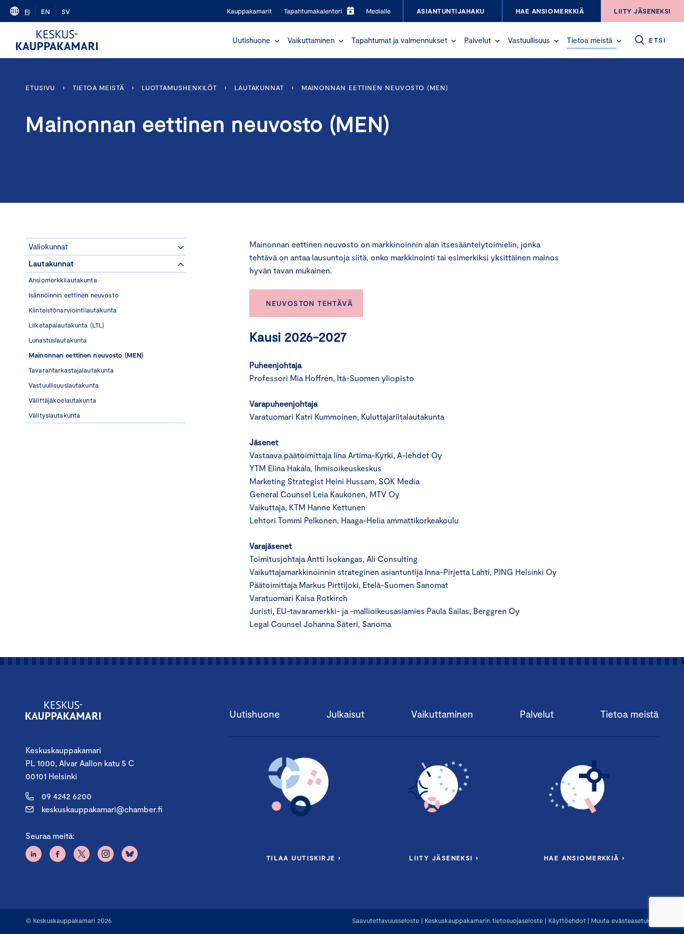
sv (66, 12)
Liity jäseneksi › (443, 858)
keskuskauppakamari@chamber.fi (102, 809)
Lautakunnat (259, 88)
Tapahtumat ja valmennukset (399, 40)
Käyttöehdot (567, 920)
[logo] (57, 40)
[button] (277, 41)
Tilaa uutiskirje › (303, 858)
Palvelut (477, 40)
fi (27, 12)
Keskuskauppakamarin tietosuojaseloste (483, 920)
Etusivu (40, 88)
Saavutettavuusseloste (385, 920)
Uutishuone (251, 40)
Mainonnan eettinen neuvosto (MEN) (374, 88)
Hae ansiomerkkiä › (584, 858)
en (45, 12)
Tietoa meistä (589, 40)
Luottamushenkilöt (179, 88)
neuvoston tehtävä (309, 303)
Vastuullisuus (529, 40)
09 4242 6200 (67, 796)
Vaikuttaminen (310, 40)
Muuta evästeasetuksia (624, 920)
